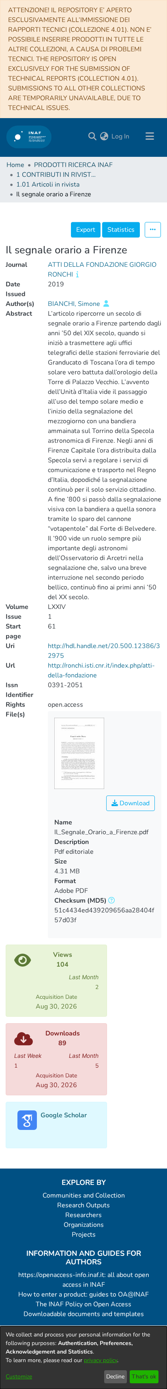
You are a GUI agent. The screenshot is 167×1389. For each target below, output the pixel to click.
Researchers (83, 1215)
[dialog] (83, 1357)
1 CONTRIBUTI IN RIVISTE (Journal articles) (56, 174)
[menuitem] (104, 136)
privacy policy (100, 1360)
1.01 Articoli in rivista (47, 184)
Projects (84, 1234)
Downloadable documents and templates (84, 1314)
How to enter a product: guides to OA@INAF (83, 1294)
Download (134, 803)
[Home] (29, 136)
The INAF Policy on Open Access (83, 1304)
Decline (115, 1376)
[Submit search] (92, 136)
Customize (19, 1376)
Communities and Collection (84, 1195)
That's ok (144, 1376)
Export (85, 229)
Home (15, 164)
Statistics (121, 229)
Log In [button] (120, 136)
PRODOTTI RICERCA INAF (73, 164)
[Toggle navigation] (149, 136)
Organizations (84, 1224)
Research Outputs (83, 1205)
